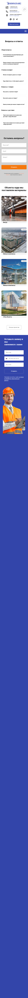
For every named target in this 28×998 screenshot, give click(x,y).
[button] (14, 24)
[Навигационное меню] (26, 31)
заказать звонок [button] (14, 8)
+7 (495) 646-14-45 (13, 6)
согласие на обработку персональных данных (14, 378)
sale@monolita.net (13, 10)
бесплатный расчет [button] (14, 11)
